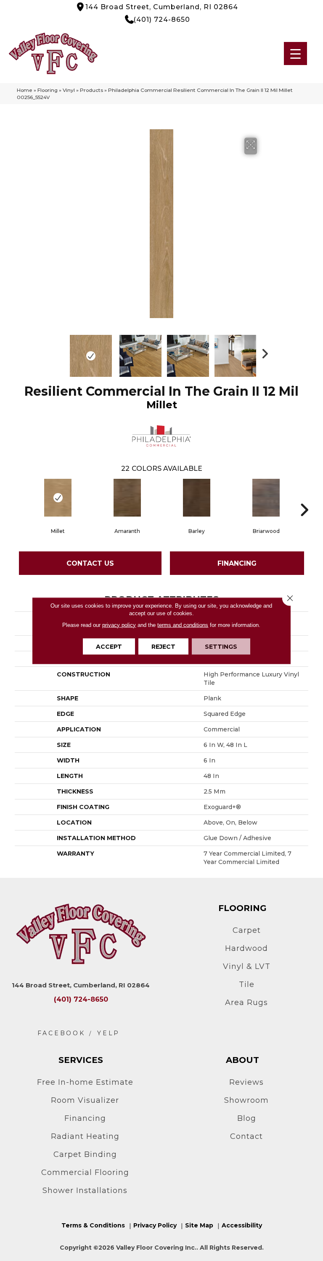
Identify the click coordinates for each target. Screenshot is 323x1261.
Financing (237, 563)
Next (262, 351)
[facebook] (61, 1033)
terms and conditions (182, 624)
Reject (163, 646)
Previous (60, 351)
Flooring (47, 90)
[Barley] (196, 498)
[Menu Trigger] (295, 53)
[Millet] (58, 498)
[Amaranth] (127, 498)
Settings (221, 646)
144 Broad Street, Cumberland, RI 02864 (161, 7)
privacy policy (119, 624)
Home (24, 90)
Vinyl (69, 90)
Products (91, 90)
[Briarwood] (266, 498)
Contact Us (90, 563)
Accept (109, 646)
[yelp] (108, 1033)
